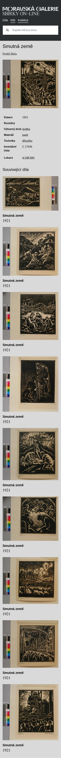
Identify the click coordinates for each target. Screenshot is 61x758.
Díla (5, 20)
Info (12, 20)
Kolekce (23, 20)
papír (25, 135)
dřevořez (27, 140)
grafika (26, 129)
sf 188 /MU (28, 157)
